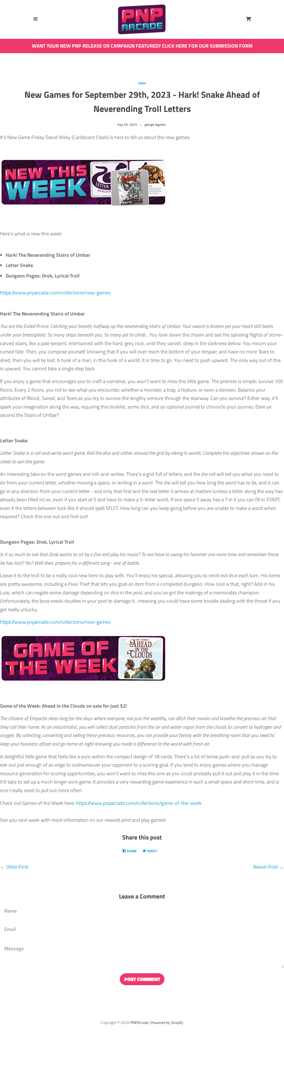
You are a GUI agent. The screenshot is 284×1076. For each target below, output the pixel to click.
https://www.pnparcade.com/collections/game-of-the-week (139, 803)
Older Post (17, 866)
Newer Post (265, 866)
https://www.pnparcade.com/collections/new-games (55, 292)
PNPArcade (139, 1022)
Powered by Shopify (167, 1022)
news (142, 83)
